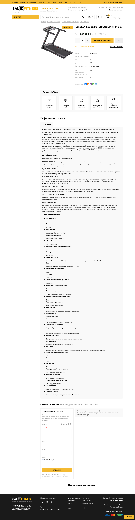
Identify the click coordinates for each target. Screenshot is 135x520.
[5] (70, 424)
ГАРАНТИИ (68, 2)
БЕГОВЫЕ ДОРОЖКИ (53, 21)
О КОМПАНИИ (32, 2)
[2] (64, 424)
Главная (43, 21)
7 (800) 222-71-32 (49, 8)
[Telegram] (96, 84)
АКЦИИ (22, 2)
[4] (68, 424)
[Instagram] (47, 502)
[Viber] (91, 84)
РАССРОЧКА (43, 2)
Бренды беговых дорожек (70, 21)
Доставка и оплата (74, 498)
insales (120, 507)
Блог (69, 508)
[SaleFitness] (25, 9)
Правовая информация (86, 507)
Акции (70, 506)
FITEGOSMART (84, 21)
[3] (66, 424)
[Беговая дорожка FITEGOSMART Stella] (57, 42)
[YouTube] (51, 502)
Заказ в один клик (116, 46)
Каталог (70, 503)
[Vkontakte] (42, 502)
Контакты (85, 498)
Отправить (57, 470)
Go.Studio (119, 505)
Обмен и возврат (88, 503)
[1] (62, 424)
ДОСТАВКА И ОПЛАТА (55, 2)
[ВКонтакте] (85, 84)
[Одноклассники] (88, 84)
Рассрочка (71, 501)
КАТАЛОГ (15, 2)
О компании (86, 501)
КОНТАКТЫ (77, 2)
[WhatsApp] (93, 84)
